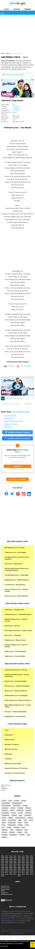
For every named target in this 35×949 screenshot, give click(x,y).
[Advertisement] (17, 34)
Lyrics (8, 74)
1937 (31, 856)
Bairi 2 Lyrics (15, 681)
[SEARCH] (33, 13)
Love (31, 820)
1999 (23, 869)
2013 (14, 872)
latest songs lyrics (21, 451)
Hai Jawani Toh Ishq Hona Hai (15, 773)
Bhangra (21, 808)
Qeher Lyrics (15, 651)
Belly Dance (20, 810)
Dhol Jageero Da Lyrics (18, 630)
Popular (16, 9)
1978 (2, 866)
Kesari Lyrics (16, 691)
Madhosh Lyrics (17, 580)
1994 (2, 869)
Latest (6, 9)
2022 (19, 874)
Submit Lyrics (5, 886)
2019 (6, 874)
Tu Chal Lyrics (15, 584)
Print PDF (10, 366)
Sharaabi (12, 832)
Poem (27, 825)
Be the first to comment (17, 479)
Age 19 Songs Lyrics (21, 412)
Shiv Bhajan (14, 834)
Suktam (5, 837)
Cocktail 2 (8, 759)
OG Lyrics (16, 711)
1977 (31, 864)
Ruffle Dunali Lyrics (16, 695)
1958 (19, 861)
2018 (2, 874)
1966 (19, 862)
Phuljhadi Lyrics (15, 716)
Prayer (9, 827)
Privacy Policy (5, 889)
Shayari (20, 832)
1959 (23, 861)
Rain (23, 827)
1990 (19, 867)
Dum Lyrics (13, 564)
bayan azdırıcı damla (17, 844)
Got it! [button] (32, 944)
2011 (6, 872)
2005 (15, 871)
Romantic (19, 830)
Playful (20, 825)
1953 (31, 859)
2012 (10, 872)
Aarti (10, 800)
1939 (6, 858)
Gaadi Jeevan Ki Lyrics (16, 670)
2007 (23, 871)
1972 (10, 864)
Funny (4, 817)
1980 (10, 866)
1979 (6, 866)
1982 (19, 866)
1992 (27, 867)
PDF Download (25, 366)
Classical (5, 810)
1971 (6, 864)
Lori (26, 820)
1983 (23, 866)
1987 (6, 867)
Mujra (20, 822)
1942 (19, 858)
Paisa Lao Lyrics (16, 596)
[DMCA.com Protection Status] (6, 901)
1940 (10, 858)
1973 (14, 864)
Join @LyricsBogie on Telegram (19, 432)
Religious (5, 830)
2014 (19, 872)
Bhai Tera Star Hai (11, 749)
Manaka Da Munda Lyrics (13, 421)
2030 (19, 876)
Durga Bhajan (6, 803)
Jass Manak (16, 106)
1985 (31, 866)
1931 (6, 856)
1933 (14, 856)
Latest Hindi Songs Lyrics (17, 933)
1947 (6, 859)
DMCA (3, 891)
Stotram (22, 834)
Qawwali (17, 827)
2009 (31, 871)
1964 (10, 862)
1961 (31, 861)
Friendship (28, 815)
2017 (31, 872)
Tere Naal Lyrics (10, 416)
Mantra (13, 808)
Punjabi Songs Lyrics (12, 919)
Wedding (5, 834)
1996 (10, 869)
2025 (31, 874)
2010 (2, 872)
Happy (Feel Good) (20, 817)
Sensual (5, 832)
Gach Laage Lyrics (18, 700)
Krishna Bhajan (6, 805)
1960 (27, 861)
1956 (10, 861)
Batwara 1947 (9, 740)
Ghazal (11, 817)
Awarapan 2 (9, 735)
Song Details (20, 74)
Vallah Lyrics (15, 656)
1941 (14, 858)
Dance (12, 810)
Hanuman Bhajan (17, 803)
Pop (14, 114)
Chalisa (26, 805)
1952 (27, 859)
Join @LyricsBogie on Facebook (18, 438)
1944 (27, 858)
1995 (6, 869)
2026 (2, 876)
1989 (15, 867)
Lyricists (3, 790)
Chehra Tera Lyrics (11, 424)
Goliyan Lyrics (15, 640)
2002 (2, 871)
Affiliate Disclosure (6, 894)
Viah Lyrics (8, 427)
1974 (19, 864)
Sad (26, 830)
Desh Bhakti (6, 813)
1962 (2, 862)
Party (4, 825)
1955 (6, 861)
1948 (10, 859)
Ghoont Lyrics (17, 686)
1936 (27, 856)
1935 (23, 856)
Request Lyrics (5, 887)
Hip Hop (31, 817)
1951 (23, 859)
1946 (2, 859)
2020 (10, 874)
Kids (20, 820)
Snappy (15, 112)
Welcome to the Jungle (13, 763)
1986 (2, 867)
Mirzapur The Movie (12, 744)
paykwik (26, 844)
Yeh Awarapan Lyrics (16, 575)
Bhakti (4, 800)
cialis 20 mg (3, 844)
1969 (31, 862)
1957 (15, 861)
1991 (23, 867)
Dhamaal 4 (8, 754)
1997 (15, 869)
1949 (15, 859)
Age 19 (15, 104)
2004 (11, 871)
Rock (12, 830)
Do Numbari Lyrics (18, 614)
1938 (2, 858)
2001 (31, 869)
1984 (27, 866)
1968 (27, 862)
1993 (31, 867)
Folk (21, 815)
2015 (23, 872)
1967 (23, 862)
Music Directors (6, 785)
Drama (14, 813)
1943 (23, 858)
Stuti (29, 834)
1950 (19, 859)
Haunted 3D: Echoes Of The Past (16, 768)
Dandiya (29, 810)
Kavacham (5, 808)
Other (26, 822)
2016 (27, 872)
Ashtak (17, 800)
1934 (19, 856)
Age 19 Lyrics (9, 418)
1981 (14, 866)
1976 (27, 864)
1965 (15, 862)
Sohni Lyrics (14, 609)
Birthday (28, 808)
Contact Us (4, 892)
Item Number (12, 820)
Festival (14, 815)
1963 (6, 862)
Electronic (28, 813)
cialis (9, 844)
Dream (20, 813)
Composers (4, 788)
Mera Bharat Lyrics (15, 547)
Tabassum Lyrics (15, 552)
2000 (27, 869)
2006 (19, 871)
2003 (6, 871)
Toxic (7, 730)
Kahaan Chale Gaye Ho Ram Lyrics (17, 569)
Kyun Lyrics (13, 635)
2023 (23, 874)
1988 (10, 867)
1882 (2, 856)
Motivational (12, 822)
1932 (10, 856)
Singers (3, 787)
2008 (27, 871)
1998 (19, 869)
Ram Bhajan (17, 805)
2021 (14, 874)
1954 (2, 861)
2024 (27, 874)
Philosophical (12, 825)
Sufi (26, 832)
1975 (23, 864)
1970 (2, 864)
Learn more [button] (4, 946)
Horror (4, 820)
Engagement (6, 815)
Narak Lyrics (12, 626)
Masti (4, 822)
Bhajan (24, 800)
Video (13, 74)
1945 (31, 858)
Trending (27, 9)
